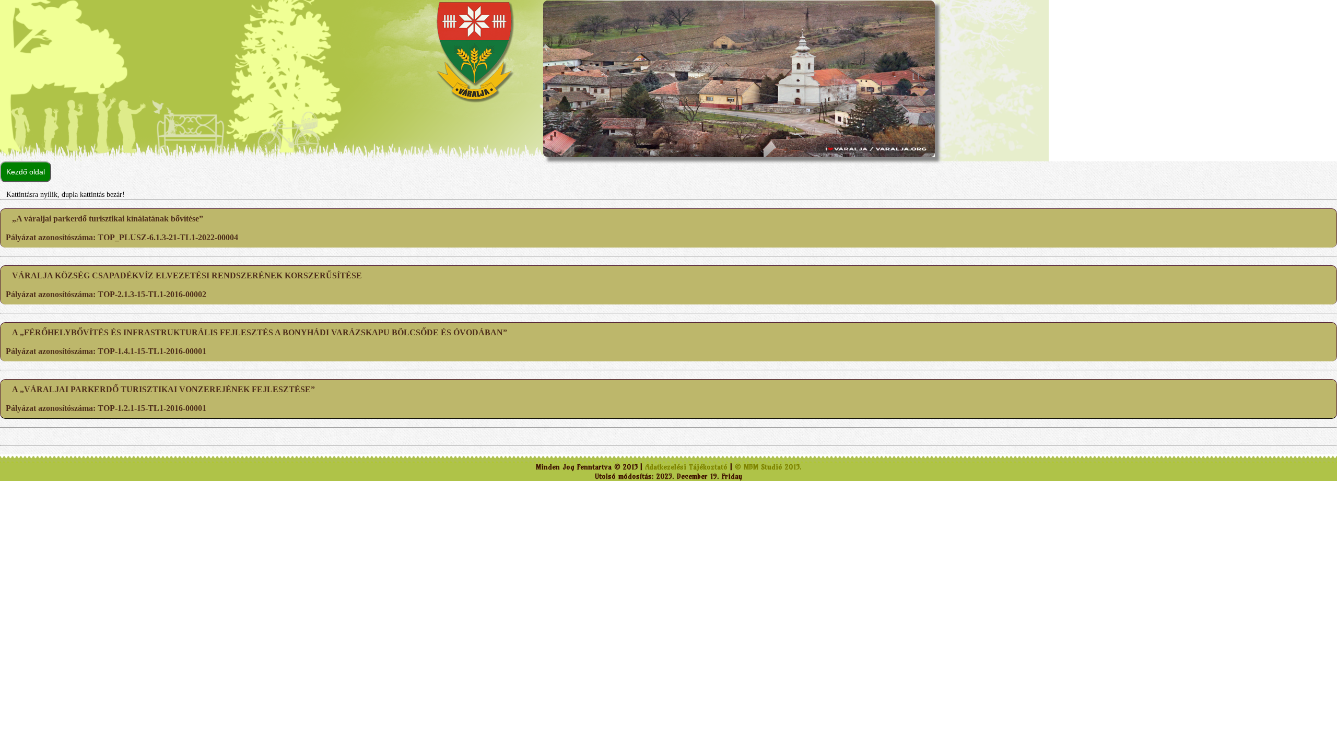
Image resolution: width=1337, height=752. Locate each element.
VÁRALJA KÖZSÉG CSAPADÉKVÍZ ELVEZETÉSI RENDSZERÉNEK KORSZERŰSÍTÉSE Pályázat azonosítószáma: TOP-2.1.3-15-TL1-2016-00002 (184, 285)
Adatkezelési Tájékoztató (686, 467)
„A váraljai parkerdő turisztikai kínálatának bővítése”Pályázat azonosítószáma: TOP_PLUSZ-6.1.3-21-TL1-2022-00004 (122, 228)
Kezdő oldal (25, 172)
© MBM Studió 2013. (768, 467)
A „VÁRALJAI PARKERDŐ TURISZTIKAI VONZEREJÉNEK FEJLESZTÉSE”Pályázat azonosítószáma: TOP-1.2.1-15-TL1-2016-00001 (160, 399)
